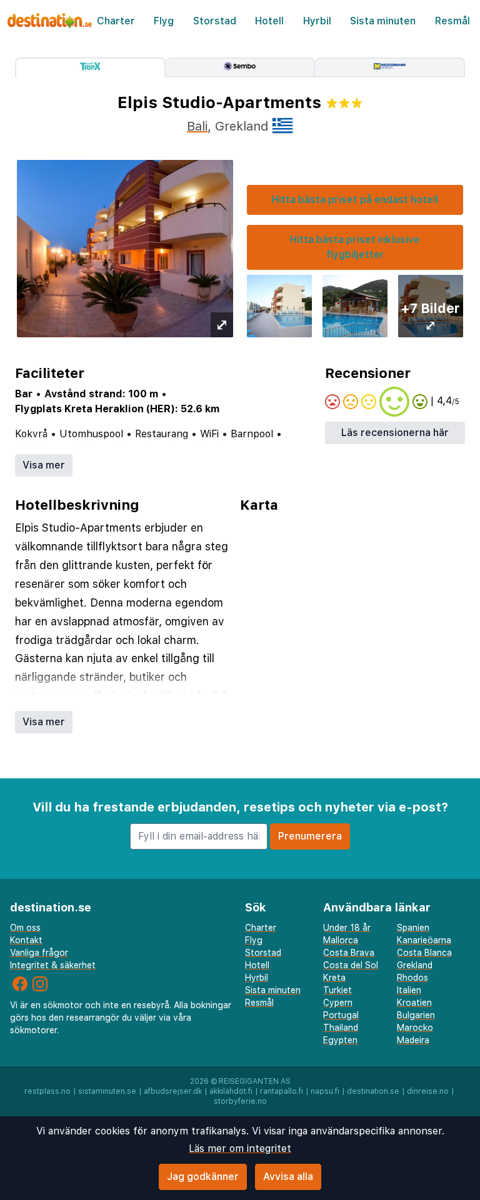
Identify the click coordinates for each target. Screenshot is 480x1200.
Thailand (340, 1028)
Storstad (214, 21)
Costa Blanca (424, 953)
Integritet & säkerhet (53, 965)
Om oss (25, 928)
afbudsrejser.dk (173, 1091)
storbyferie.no (240, 1101)
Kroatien (414, 1003)
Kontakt (26, 940)
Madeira (413, 1040)
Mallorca (340, 940)
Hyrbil (317, 21)
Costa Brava (348, 953)
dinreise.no (428, 1091)
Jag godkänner (203, 1177)
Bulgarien (416, 1015)
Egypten (340, 1040)
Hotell (269, 21)
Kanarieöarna (424, 940)
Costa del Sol (350, 965)
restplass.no (47, 1091)
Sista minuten (383, 21)
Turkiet (337, 990)
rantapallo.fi (281, 1091)
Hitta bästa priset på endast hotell (355, 200)
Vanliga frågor (39, 953)
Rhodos (412, 978)
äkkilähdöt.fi (230, 1091)
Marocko (415, 1028)
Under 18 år (347, 928)
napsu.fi (325, 1091)
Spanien (413, 928)
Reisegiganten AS (255, 1081)
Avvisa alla (288, 1177)
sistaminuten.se (107, 1091)
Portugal (341, 1015)
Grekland (414, 965)
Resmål (452, 21)
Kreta (334, 978)
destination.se (373, 1091)
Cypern (337, 1003)
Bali (197, 126)
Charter (116, 21)
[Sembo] (241, 67)
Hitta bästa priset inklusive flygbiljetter (355, 247)
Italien (409, 990)
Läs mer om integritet (240, 1148)
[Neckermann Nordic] (390, 67)
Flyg (164, 21)
